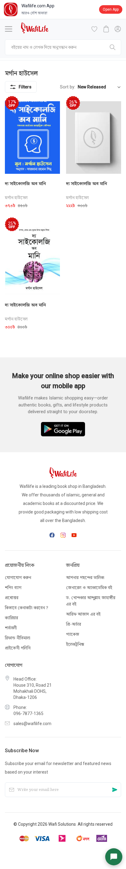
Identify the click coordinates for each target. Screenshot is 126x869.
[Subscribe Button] (114, 789)
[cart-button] (106, 29)
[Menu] (8, 29)
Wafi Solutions (62, 824)
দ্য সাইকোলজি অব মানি (25, 183)
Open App (111, 9)
